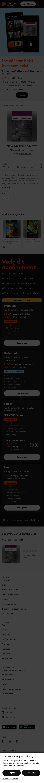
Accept (31, 773)
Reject (12, 773)
